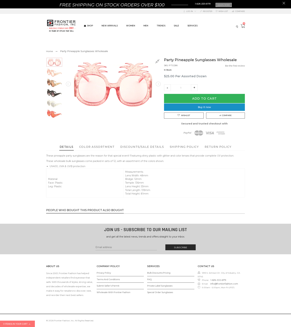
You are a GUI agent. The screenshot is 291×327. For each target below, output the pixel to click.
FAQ (149, 279)
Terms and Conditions (108, 279)
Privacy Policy (104, 273)
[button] (167, 87)
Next (158, 84)
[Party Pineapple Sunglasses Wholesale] (54, 62)
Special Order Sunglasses (160, 292)
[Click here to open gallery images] (158, 61)
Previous (68, 84)
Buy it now (204, 107)
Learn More (223, 5)
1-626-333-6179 (203, 3)
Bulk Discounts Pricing (158, 273)
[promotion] (284, 3)
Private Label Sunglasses (159, 286)
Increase (194, 87)
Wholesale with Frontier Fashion (113, 292)
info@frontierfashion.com (224, 283)
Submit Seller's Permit (108, 286)
